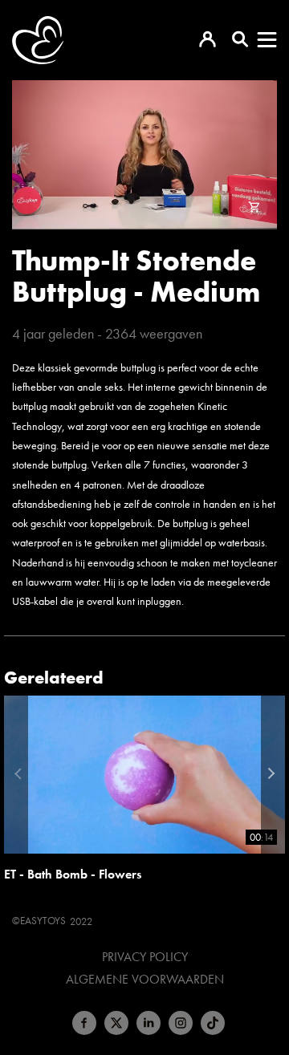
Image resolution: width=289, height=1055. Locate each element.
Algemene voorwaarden (145, 980)
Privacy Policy (145, 957)
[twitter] (116, 1023)
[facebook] (84, 1023)
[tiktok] (213, 1023)
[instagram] (181, 1023)
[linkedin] (148, 1023)
